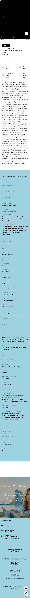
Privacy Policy (15, 588)
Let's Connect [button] (15, 509)
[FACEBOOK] (15, 570)
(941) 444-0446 (8, 531)
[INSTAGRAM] (18, 570)
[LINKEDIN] (11, 570)
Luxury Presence (19, 578)
